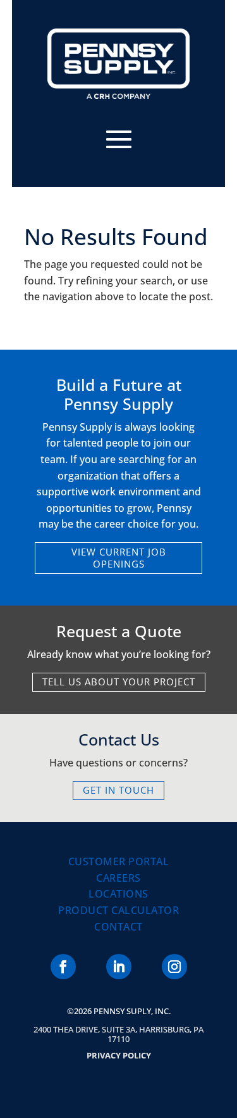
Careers (118, 878)
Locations (118, 894)
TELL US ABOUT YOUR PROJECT (118, 681)
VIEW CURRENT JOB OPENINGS (118, 558)
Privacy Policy (119, 1055)
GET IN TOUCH (118, 790)
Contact (118, 927)
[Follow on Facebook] (63, 966)
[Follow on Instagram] (174, 966)
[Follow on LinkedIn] (118, 966)
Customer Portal (118, 861)
